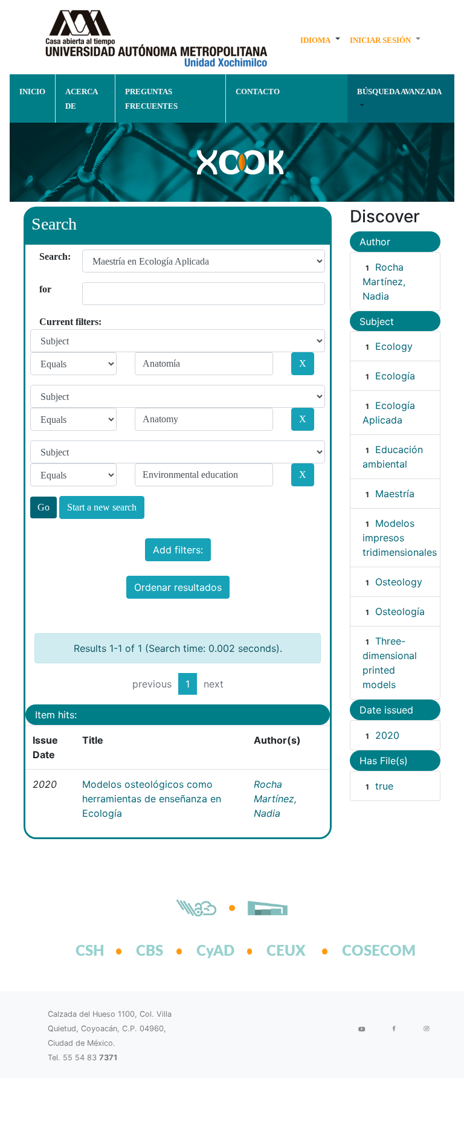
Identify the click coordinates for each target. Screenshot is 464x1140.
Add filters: (178, 550)
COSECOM (365, 951)
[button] (320, 40)
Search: (43, 256)
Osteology (398, 582)
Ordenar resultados (178, 587)
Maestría (394, 494)
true (384, 786)
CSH (90, 951)
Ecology (394, 346)
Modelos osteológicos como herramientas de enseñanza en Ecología (151, 798)
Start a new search (102, 507)
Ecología (395, 376)
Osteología (400, 611)
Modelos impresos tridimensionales (399, 537)
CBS (149, 951)
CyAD (215, 951)
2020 (387, 735)
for (43, 289)
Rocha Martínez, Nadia (275, 798)
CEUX (286, 951)
